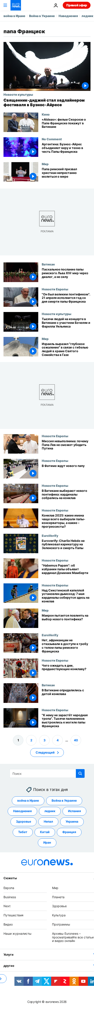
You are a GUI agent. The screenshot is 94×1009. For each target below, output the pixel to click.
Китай (45, 832)
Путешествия (13, 915)
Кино (46, 114)
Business (9, 897)
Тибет (22, 832)
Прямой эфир (76, 5)
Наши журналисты (17, 933)
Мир (45, 164)
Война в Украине (42, 16)
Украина (72, 821)
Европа (8, 888)
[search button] (80, 773)
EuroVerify (50, 535)
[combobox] (47, 773)
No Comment (52, 139)
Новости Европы (55, 289)
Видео (8, 924)
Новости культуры (18, 94)
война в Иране (14, 16)
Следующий (45, 752)
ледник (87, 16)
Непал (48, 821)
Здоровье (23, 821)
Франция (69, 832)
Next (6, 906)
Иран (47, 842)
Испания (74, 811)
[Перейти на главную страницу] (15, 5)
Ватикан (48, 264)
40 (76, 740)
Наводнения (68, 16)
